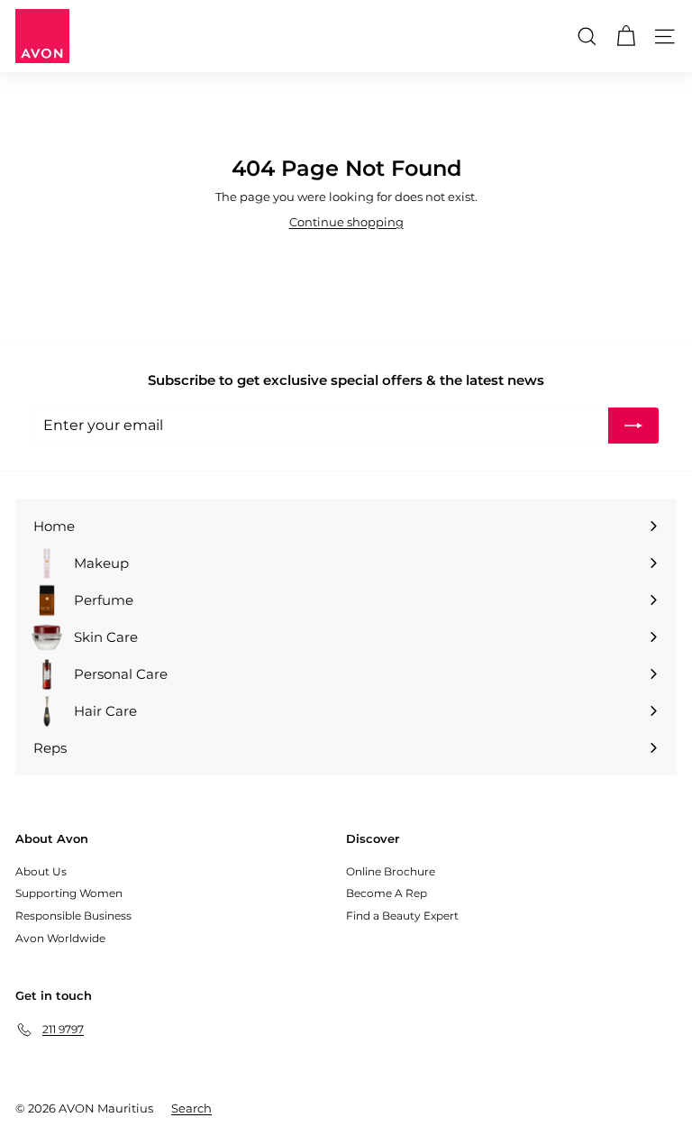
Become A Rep (386, 893)
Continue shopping (346, 222)
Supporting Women (69, 893)
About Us (41, 871)
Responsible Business (73, 915)
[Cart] (626, 36)
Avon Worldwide (60, 938)
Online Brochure (390, 871)
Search (191, 1108)
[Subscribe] (633, 426)
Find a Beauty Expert (402, 915)
